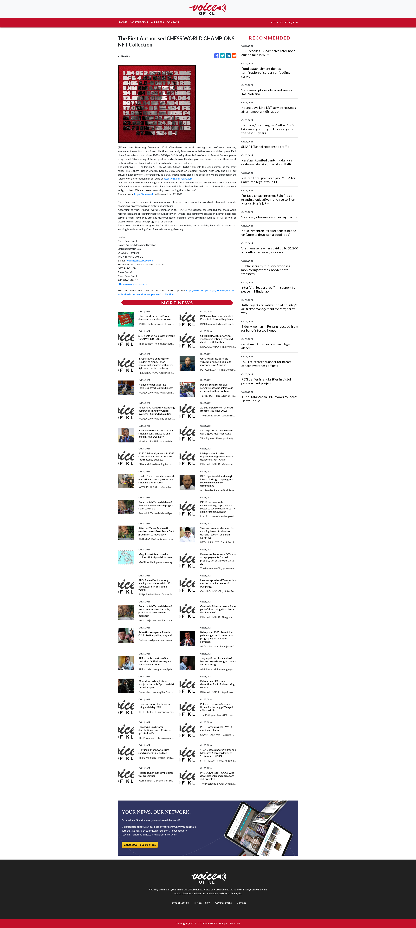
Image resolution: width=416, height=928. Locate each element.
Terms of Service (179, 902)
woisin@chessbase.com (140, 260)
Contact (241, 902)
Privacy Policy (202, 902)
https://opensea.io (144, 194)
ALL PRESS (157, 22)
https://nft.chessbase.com (178, 178)
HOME (123, 22)
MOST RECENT (139, 22)
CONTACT (172, 22)
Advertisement (223, 902)
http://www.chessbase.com (133, 283)
